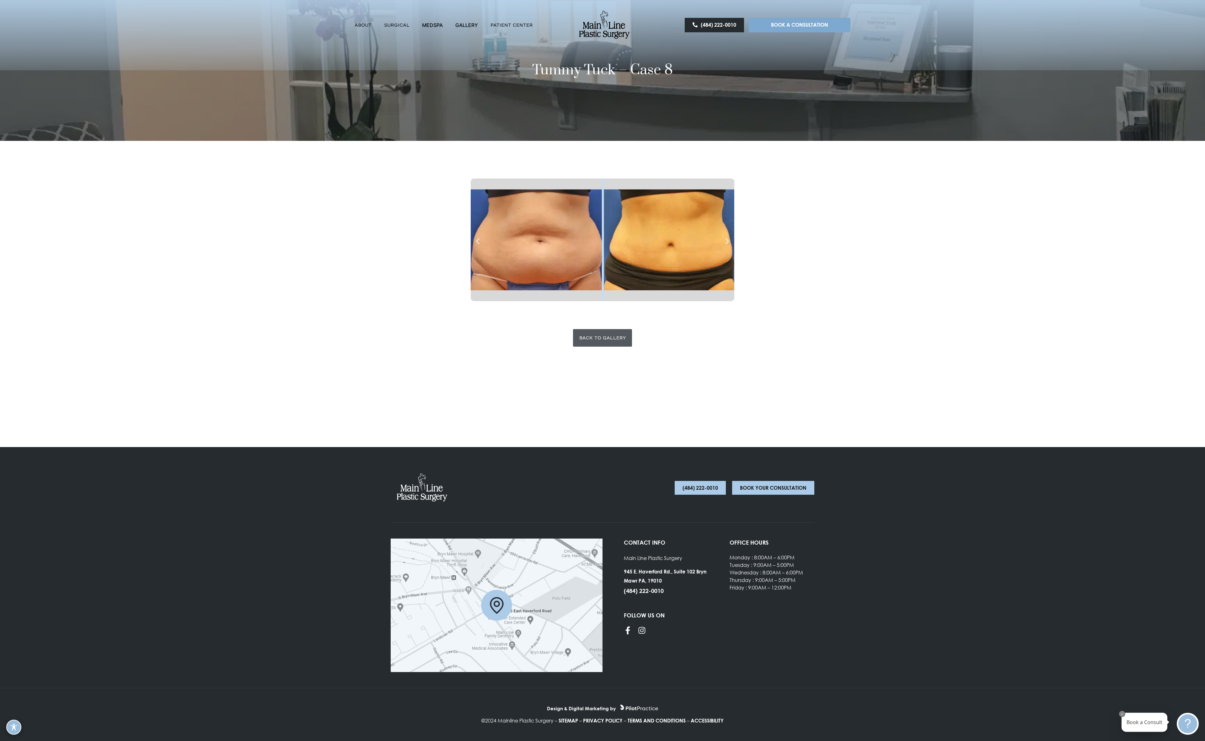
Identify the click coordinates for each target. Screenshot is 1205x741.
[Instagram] (642, 630)
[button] (478, 241)
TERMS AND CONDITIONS (657, 720)
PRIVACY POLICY (603, 720)
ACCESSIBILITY (707, 720)
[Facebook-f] (628, 630)
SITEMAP (568, 720)
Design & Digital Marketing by (582, 708)
